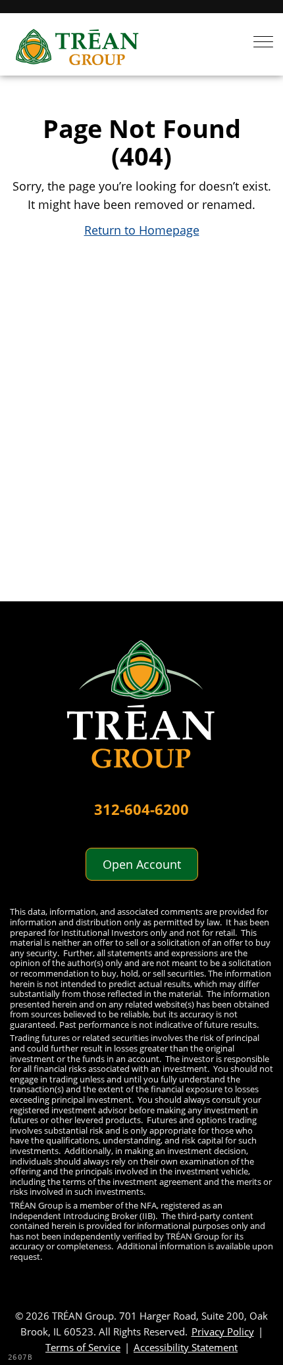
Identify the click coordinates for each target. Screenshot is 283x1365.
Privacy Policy (223, 1331)
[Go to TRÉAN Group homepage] (141, 711)
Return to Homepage (141, 230)
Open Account (142, 864)
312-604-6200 (141, 809)
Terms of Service (82, 1347)
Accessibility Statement (186, 1347)
